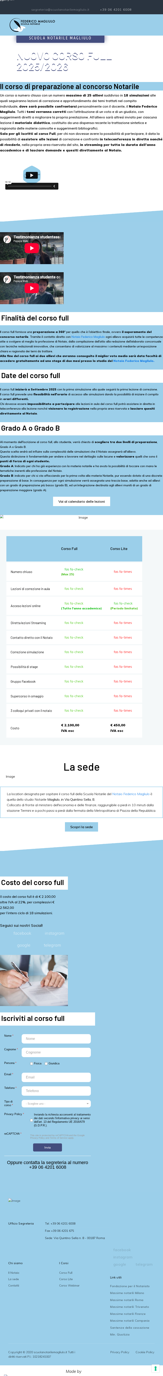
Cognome (11, 1049)
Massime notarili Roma (126, 1300)
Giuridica (54, 1063)
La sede (13, 1279)
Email (8, 1074)
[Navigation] (153, 25)
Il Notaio (13, 1273)
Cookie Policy (145, 1352)
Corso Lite (66, 1279)
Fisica (37, 1063)
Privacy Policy (37, 1138)
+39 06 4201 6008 (116, 10)
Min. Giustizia (119, 1334)
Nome (8, 1035)
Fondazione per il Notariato (130, 1286)
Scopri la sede (81, 827)
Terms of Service (58, 1138)
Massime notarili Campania (130, 1321)
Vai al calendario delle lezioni (81, 501)
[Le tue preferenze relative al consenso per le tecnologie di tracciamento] (156, 1368)
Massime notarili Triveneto (129, 1307)
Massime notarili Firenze (128, 1314)
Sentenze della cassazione (129, 1328)
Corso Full (65, 1273)
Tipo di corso (8, 1103)
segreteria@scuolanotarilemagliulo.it (60, 10)
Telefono (10, 1088)
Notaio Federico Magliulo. (133, 361)
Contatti (13, 1285)
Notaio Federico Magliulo (88, 337)
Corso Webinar (69, 1285)
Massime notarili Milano (127, 1293)
